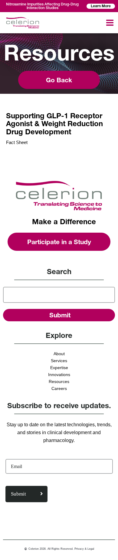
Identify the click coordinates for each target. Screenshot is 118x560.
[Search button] (59, 315)
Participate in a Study (59, 242)
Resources (59, 381)
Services (59, 360)
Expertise (59, 367)
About (59, 353)
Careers (59, 388)
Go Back (59, 80)
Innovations (59, 374)
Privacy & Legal (84, 548)
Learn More (101, 6)
